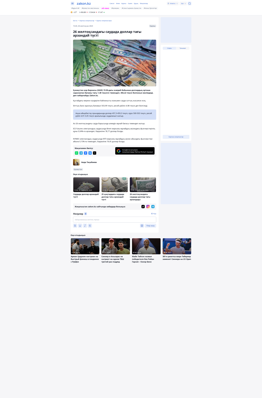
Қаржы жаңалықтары (104, 21)
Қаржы (123, 3)
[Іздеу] (189, 3)
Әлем (118, 3)
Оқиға (130, 3)
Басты (75, 21)
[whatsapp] (76, 153)
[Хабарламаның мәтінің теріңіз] (114, 220)
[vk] (90, 153)
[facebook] (85, 153)
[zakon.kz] (84, 3)
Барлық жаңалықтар (87, 21)
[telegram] (81, 153)
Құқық (136, 3)
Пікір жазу (150, 226)
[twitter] (94, 153)
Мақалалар (144, 3)
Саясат (112, 3)
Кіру (154, 214)
